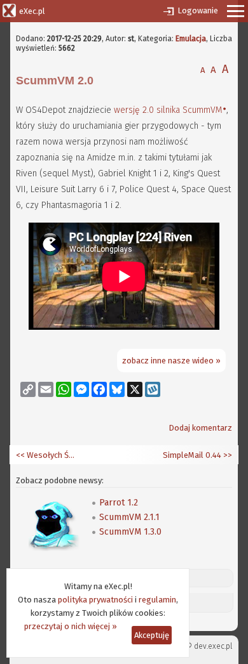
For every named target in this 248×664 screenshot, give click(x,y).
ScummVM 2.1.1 (129, 517)
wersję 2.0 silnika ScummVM (168, 110)
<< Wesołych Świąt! (47, 455)
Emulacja (191, 38)
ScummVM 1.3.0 (130, 531)
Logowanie (197, 10)
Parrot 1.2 (118, 502)
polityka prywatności (95, 599)
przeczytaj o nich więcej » (70, 626)
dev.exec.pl (213, 646)
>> (226, 455)
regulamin (157, 599)
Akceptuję (151, 635)
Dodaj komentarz (200, 428)
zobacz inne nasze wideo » (171, 360)
